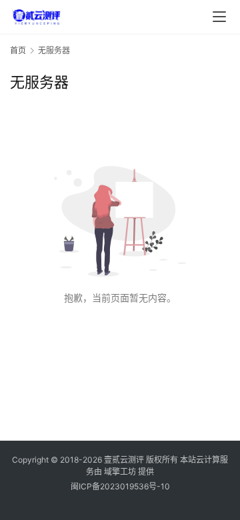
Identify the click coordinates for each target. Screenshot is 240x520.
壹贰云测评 (124, 460)
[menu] (219, 17)
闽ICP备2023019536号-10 (120, 486)
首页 (18, 50)
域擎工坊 (120, 472)
